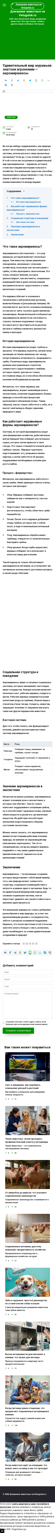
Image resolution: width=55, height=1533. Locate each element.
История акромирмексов (28, 202)
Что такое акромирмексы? (25, 198)
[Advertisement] (27, 41)
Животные (11, 117)
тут (24, 1529)
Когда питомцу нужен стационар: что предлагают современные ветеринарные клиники (27, 1411)
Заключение (17, 234)
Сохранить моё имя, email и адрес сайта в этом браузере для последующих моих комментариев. (27, 1023)
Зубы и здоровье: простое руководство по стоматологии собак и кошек (26, 1302)
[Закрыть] (2, 1531)
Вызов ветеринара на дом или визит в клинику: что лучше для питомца (25, 1356)
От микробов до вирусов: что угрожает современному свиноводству (26, 1194)
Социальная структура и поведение (29, 218)
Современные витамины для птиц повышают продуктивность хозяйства (25, 1248)
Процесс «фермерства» (28, 214)
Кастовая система (25, 222)
